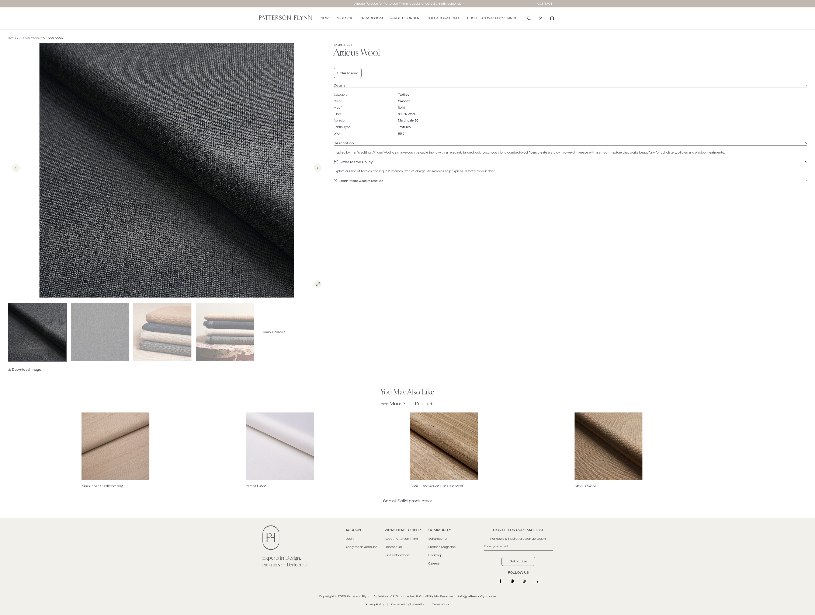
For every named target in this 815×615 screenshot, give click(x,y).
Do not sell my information (408, 604)
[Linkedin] (536, 581)
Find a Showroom (397, 555)
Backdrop (435, 555)
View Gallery (273, 332)
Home (12, 37)
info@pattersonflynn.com (477, 596)
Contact (545, 4)
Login (350, 539)
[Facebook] (500, 581)
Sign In (540, 18)
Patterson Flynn (358, 596)
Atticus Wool (29, 37)
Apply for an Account (361, 547)
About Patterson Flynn (401, 539)
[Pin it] (512, 581)
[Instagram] (524, 581)
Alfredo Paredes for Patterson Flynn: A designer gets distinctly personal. (407, 4)
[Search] (529, 18)
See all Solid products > (407, 501)
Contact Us (393, 547)
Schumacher (437, 539)
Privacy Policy (375, 604)
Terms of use (440, 604)
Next (318, 174)
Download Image (26, 369)
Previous (16, 174)
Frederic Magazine (442, 547)
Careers (434, 564)
